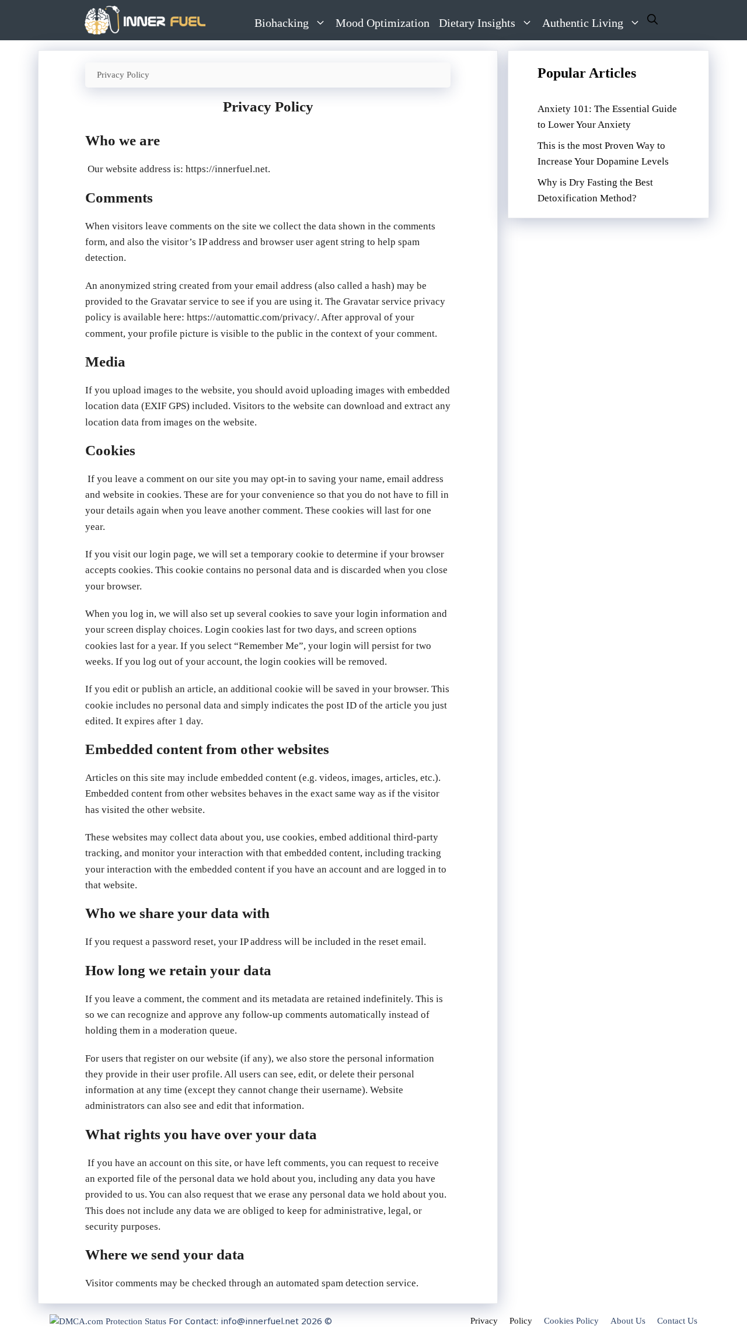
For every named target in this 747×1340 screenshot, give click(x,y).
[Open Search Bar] (652, 20)
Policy (520, 1320)
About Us (627, 1320)
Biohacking (281, 22)
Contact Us (677, 1320)
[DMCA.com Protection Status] (108, 1321)
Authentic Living (582, 22)
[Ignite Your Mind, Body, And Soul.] (145, 20)
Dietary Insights (477, 22)
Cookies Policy (571, 1320)
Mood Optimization (383, 22)
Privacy (484, 1320)
